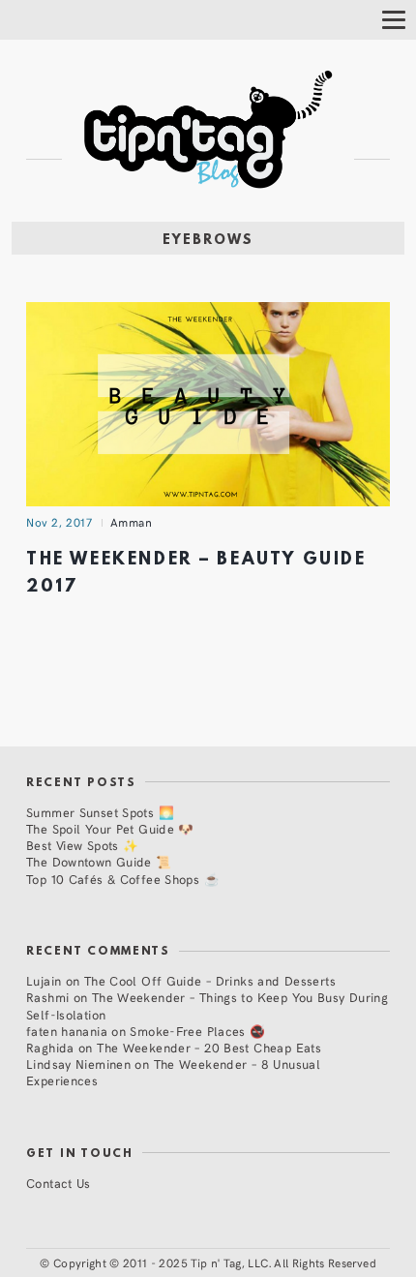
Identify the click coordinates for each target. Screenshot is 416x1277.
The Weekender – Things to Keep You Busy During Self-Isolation (207, 1004)
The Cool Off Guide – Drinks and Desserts (210, 980)
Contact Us (58, 1182)
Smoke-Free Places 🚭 (197, 1030)
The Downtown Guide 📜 (99, 861)
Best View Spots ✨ (82, 844)
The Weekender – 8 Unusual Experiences (173, 1071)
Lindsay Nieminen (78, 1063)
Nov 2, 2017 (59, 522)
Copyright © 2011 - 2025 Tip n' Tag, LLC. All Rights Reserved (214, 1262)
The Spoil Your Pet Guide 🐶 (110, 828)
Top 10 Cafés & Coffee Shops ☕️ (123, 878)
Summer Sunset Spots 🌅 (100, 812)
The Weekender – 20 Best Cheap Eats (209, 1047)
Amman (131, 522)
